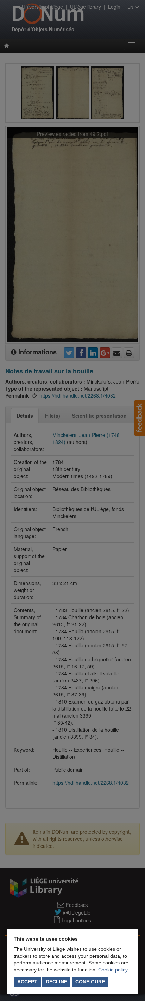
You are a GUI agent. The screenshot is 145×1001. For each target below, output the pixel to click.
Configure (90, 981)
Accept (27, 981)
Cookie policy (112, 970)
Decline (56, 981)
